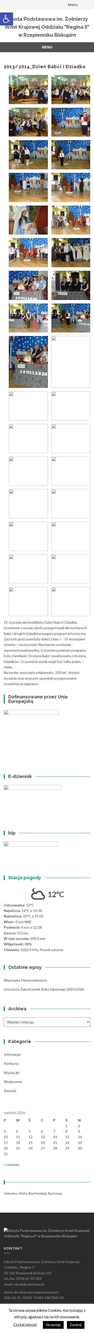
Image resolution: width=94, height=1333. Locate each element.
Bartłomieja (38, 1193)
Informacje (12, 1054)
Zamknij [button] (75, 1325)
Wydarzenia (13, 1081)
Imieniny (10, 1193)
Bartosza (55, 1193)
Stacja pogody (24, 877)
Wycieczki (11, 1072)
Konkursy (11, 1063)
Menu (73, 4)
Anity (23, 1193)
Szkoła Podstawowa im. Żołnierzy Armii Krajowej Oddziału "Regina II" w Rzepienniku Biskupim (47, 27)
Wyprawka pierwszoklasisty (25, 980)
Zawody (10, 1090)
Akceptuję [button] (53, 1325)
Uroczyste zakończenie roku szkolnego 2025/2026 (44, 989)
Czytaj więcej (25, 1324)
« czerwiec (12, 1164)
